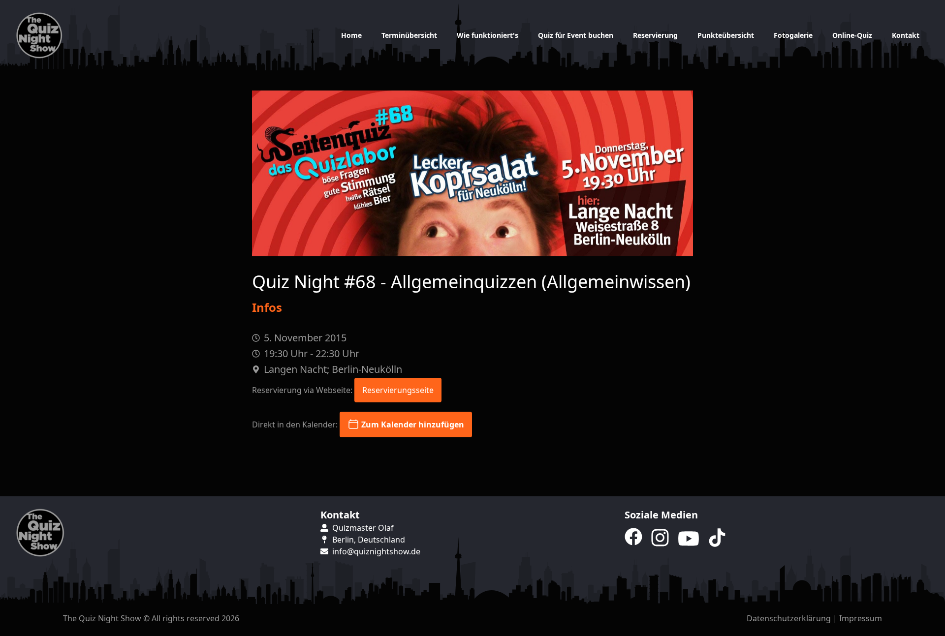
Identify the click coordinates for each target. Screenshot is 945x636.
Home (351, 35)
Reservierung (655, 35)
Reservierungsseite (398, 390)
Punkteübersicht (725, 35)
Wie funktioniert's (487, 35)
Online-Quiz (852, 35)
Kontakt (905, 35)
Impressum (860, 618)
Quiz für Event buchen (575, 35)
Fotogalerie (793, 35)
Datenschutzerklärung (789, 618)
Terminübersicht (409, 35)
